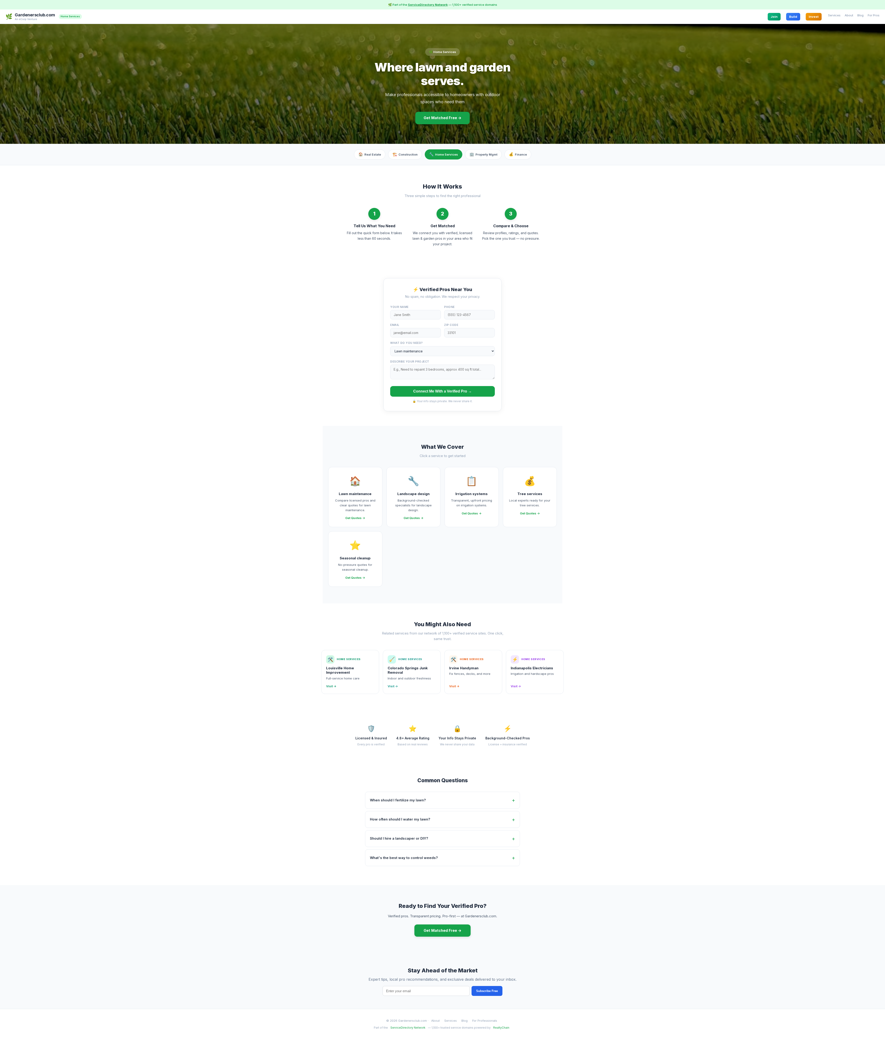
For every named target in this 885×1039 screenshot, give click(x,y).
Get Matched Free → (442, 117)
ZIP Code (451, 325)
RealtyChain (501, 1027)
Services (834, 15)
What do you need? (406, 343)
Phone (449, 307)
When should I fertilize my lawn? (398, 800)
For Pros (873, 15)
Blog (860, 15)
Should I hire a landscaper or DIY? (399, 838)
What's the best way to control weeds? (404, 858)
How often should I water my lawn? (400, 819)
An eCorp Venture (26, 19)
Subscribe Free (487, 991)
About (849, 15)
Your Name (399, 307)
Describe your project (409, 361)
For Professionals (484, 1020)
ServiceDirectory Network (428, 4)
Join (774, 16)
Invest (814, 16)
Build (793, 16)
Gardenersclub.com (35, 15)
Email (394, 325)
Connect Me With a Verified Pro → (442, 391)
